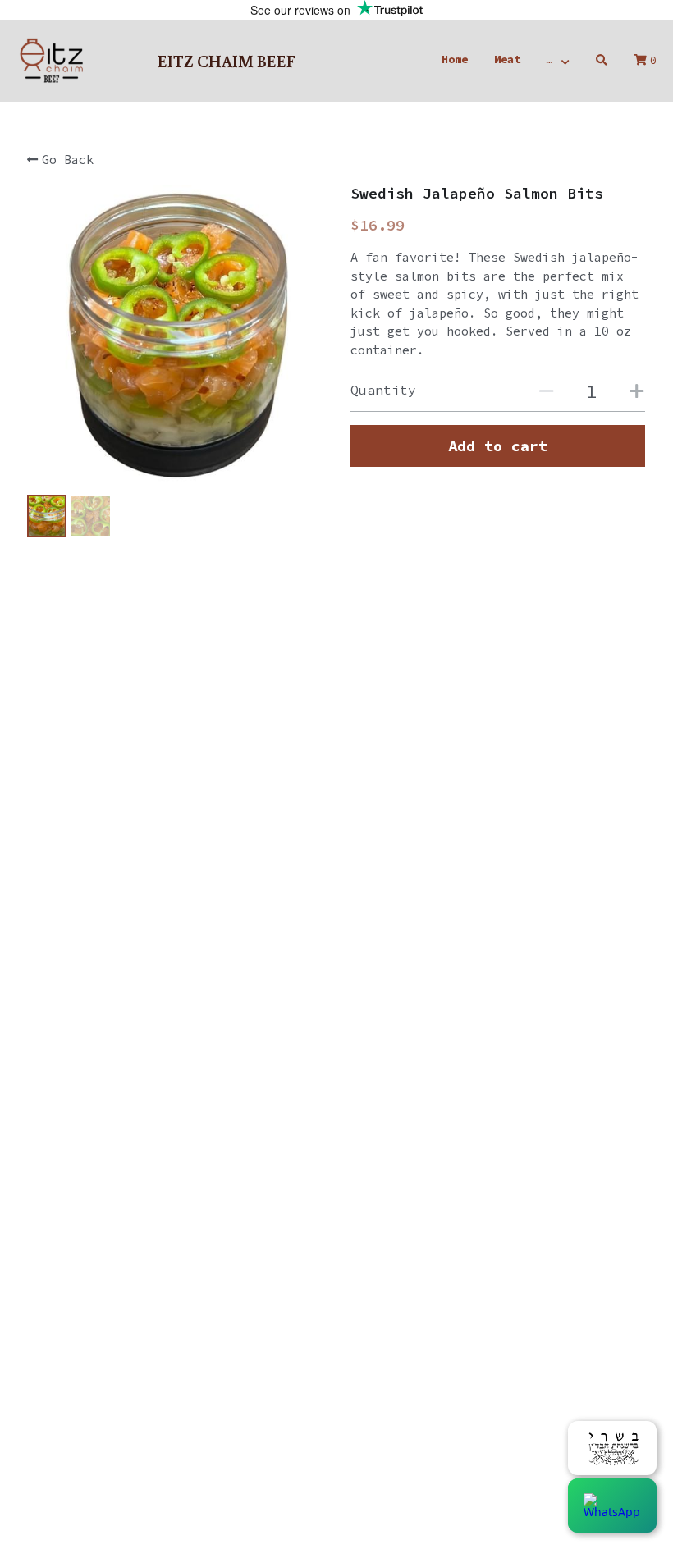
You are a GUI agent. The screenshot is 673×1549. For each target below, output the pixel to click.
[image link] (50, 59)
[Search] (601, 60)
